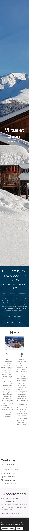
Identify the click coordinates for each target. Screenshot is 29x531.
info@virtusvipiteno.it (11, 483)
